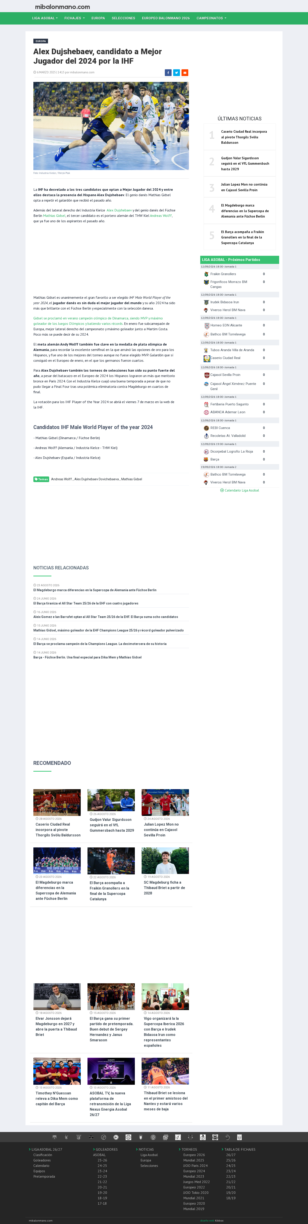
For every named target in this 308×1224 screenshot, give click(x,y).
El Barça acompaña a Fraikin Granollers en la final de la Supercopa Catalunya (242, 237)
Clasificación (42, 1154)
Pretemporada (44, 1176)
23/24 (231, 1171)
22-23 (102, 1176)
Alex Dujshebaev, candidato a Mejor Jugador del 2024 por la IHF (97, 56)
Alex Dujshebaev (119, 210)
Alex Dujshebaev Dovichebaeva (96, 479)
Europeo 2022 (194, 1187)
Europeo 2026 (194, 1154)
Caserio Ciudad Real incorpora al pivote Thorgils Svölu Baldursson (58, 829)
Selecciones (125, 18)
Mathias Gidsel (54, 215)
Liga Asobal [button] (43, 18)
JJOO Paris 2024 (195, 1165)
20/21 (231, 1187)
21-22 (102, 1181)
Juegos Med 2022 (196, 1181)
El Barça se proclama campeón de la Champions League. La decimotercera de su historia (100, 644)
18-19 (102, 1198)
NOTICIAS (146, 1149)
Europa (100, 18)
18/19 (231, 1198)
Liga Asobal (149, 1154)
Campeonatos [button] (210, 18)
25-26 (102, 1160)
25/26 (231, 1160)
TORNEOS (189, 1149)
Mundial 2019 (193, 1208)
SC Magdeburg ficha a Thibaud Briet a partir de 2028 (164, 887)
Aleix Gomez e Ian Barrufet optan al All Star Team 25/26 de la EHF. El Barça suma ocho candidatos (105, 617)
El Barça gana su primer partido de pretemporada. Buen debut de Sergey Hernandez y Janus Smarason (111, 1029)
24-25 (102, 1165)
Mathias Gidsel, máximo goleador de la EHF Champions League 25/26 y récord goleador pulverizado (108, 630)
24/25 (231, 1165)
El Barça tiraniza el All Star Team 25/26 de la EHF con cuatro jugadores (85, 603)
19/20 (231, 1192)
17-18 (102, 1203)
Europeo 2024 (194, 1171)
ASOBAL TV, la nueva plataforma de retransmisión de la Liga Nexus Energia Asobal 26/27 (110, 1104)
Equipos (39, 1171)
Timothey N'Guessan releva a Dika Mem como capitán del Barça (57, 1098)
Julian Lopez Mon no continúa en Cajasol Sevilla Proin (161, 829)
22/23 (231, 1176)
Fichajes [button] (73, 18)
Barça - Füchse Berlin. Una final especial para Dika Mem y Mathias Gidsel (87, 657)
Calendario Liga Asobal (241, 490)
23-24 (102, 1171)
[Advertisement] (104, 258)
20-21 (102, 1187)
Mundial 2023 (193, 1176)
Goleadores (42, 1160)
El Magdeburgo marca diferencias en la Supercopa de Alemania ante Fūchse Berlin (94, 590)
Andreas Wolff (161, 215)
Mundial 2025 (193, 1160)
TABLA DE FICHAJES (239, 1149)
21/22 (231, 1181)
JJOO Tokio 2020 (196, 1192)
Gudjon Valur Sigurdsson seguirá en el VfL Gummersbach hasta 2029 (112, 825)
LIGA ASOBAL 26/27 (46, 1149)
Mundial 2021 (193, 1198)
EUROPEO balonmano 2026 (167, 18)
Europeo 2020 (194, 1203)
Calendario (41, 1165)
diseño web (207, 1220)
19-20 (102, 1192)
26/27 (231, 1154)
